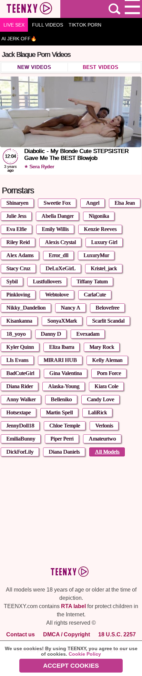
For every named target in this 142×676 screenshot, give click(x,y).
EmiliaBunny (20, 439)
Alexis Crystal (60, 242)
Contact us (20, 634)
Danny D (51, 334)
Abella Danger (57, 216)
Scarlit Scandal (108, 321)
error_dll (58, 255)
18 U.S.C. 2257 (117, 634)
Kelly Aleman (107, 360)
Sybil (12, 281)
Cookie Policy (85, 654)
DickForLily (19, 452)
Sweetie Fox (57, 203)
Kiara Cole (106, 386)
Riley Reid (18, 242)
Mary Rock (101, 347)
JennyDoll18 (20, 425)
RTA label (73, 606)
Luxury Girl (104, 242)
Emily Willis (55, 229)
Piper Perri (61, 439)
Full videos (47, 25)
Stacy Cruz (18, 268)
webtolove (57, 294)
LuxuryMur (96, 255)
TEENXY (30, 9)
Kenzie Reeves (100, 229)
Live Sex (13, 25)
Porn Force (109, 373)
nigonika (99, 216)
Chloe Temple (64, 425)
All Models (107, 452)
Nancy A (70, 308)
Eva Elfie (16, 229)
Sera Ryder (41, 166)
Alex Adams (19, 255)
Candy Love (100, 399)
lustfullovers (47, 281)
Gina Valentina (65, 373)
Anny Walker (21, 399)
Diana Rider (19, 386)
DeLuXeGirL (60, 268)
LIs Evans (17, 360)
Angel (92, 203)
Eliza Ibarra (61, 347)
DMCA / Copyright (66, 634)
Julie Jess (16, 216)
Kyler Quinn (20, 347)
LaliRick (97, 412)
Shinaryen (17, 203)
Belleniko (61, 399)
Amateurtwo (102, 439)
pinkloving (18, 294)
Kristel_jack (104, 268)
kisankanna (19, 321)
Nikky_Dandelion (25, 308)
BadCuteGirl (20, 373)
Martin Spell (59, 412)
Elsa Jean (124, 203)
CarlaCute (95, 294)
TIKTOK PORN (85, 25)
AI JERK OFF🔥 (19, 38)
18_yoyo (16, 334)
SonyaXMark (62, 321)
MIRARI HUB (60, 360)
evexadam (87, 334)
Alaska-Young (63, 386)
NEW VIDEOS (34, 67)
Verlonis (104, 425)
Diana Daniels (64, 452)
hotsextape (18, 412)
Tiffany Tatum (92, 281)
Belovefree (107, 308)
